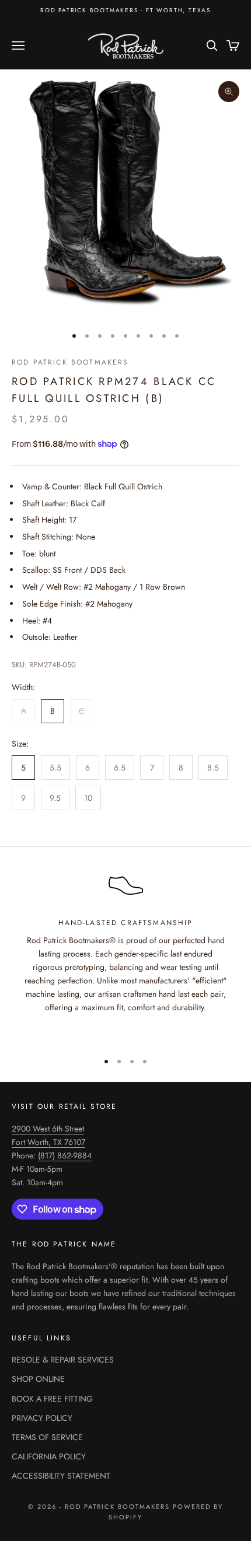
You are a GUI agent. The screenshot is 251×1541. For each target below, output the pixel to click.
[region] (125, 953)
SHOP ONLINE (38, 1379)
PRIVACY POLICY (42, 1418)
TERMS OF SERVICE (47, 1437)
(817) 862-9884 (65, 1155)
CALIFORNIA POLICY (49, 1456)
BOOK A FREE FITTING (52, 1399)
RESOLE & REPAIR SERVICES (63, 1359)
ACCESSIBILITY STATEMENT (61, 1476)
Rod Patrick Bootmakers (70, 362)
